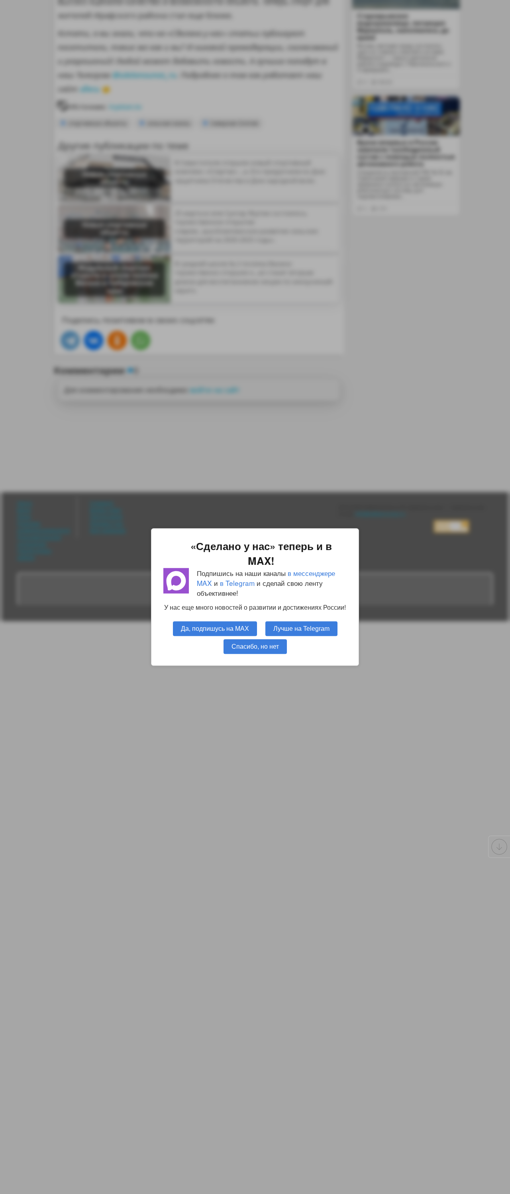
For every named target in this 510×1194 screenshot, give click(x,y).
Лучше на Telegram (301, 628)
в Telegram (237, 583)
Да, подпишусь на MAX (215, 628)
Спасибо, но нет (255, 646)
